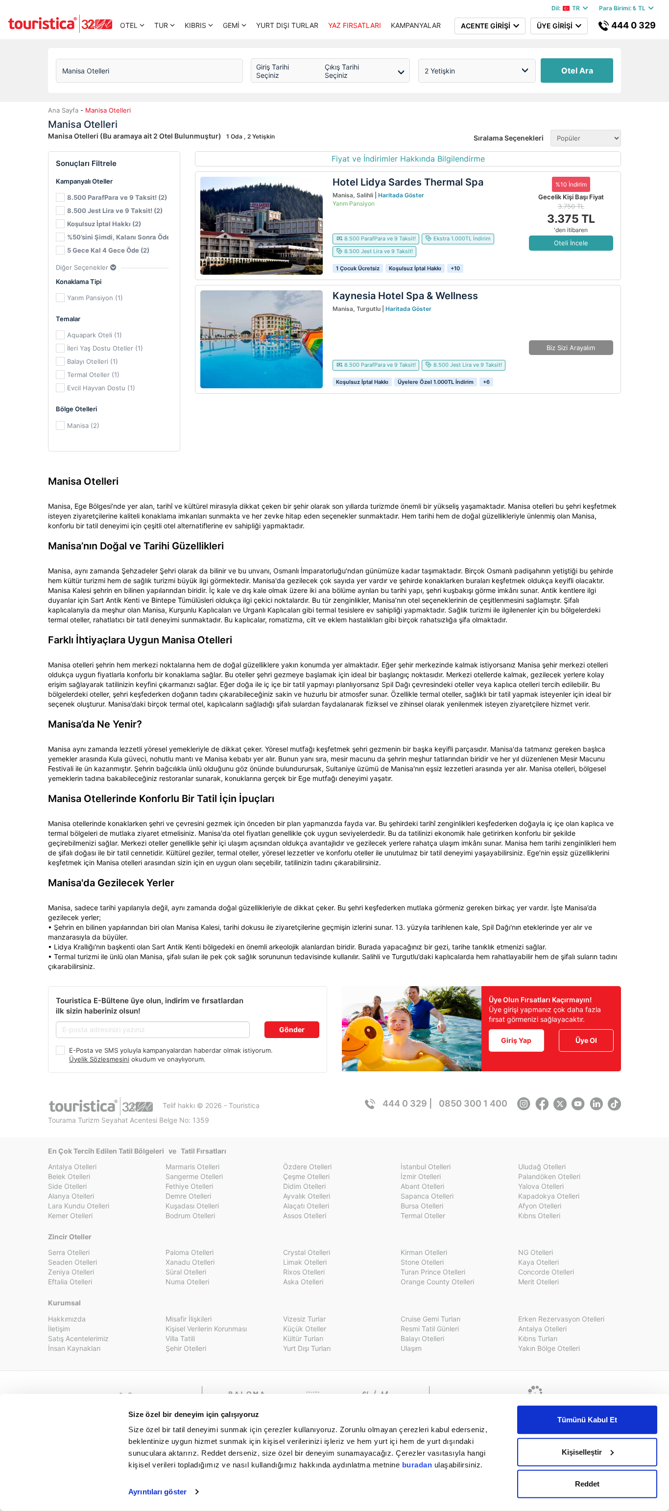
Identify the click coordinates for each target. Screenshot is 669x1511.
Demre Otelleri (188, 1196)
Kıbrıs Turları (537, 1338)
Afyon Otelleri (539, 1206)
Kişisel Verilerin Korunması (206, 1328)
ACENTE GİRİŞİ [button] (487, 26)
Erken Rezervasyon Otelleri (561, 1319)
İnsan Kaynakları (74, 1348)
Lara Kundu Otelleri (78, 1206)
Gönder (292, 1029)
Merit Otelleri (538, 1281)
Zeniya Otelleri (71, 1272)
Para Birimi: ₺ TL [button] (623, 8)
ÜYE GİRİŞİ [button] (556, 26)
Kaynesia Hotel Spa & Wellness (405, 296)
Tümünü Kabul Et (587, 1420)
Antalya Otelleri (72, 1166)
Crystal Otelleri (306, 1252)
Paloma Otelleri (190, 1252)
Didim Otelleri (304, 1186)
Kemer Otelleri (70, 1215)
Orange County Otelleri (437, 1281)
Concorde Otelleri (546, 1272)
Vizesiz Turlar (304, 1319)
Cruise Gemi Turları (430, 1319)
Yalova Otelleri (541, 1186)
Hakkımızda (67, 1319)
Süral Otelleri (186, 1272)
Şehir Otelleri (186, 1348)
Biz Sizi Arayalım (571, 348)
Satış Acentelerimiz (78, 1338)
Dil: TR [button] (567, 8)
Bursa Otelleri (422, 1206)
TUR (161, 25)
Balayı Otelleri (422, 1338)
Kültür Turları (303, 1338)
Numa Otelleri (187, 1281)
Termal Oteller (423, 1215)
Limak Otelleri (305, 1262)
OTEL (129, 25)
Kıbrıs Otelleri (539, 1215)
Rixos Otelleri (304, 1272)
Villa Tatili (180, 1338)
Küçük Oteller (304, 1328)
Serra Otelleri (69, 1252)
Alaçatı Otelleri (306, 1206)
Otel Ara (577, 70)
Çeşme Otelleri (306, 1176)
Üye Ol (586, 1040)
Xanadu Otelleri (190, 1262)
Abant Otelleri (422, 1186)
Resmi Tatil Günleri (430, 1328)
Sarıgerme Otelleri (194, 1176)
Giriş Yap (516, 1040)
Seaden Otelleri (72, 1262)
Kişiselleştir (582, 1451)
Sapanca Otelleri (427, 1196)
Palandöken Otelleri (549, 1176)
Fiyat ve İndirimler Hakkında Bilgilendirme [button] (408, 159)
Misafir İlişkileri (189, 1319)
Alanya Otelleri (71, 1196)
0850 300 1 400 (473, 1103)
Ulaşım (411, 1348)
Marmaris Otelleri (192, 1166)
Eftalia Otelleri (70, 1281)
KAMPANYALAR (416, 25)
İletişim (59, 1328)
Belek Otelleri (69, 1176)
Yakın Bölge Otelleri (549, 1348)
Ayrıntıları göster (157, 1491)
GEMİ (231, 25)
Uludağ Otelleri (542, 1166)
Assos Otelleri (304, 1215)
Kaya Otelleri (538, 1262)
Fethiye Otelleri (189, 1186)
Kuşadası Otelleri (192, 1206)
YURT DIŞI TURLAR (287, 25)
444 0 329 (632, 25)
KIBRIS (195, 25)
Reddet (587, 1484)
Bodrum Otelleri (190, 1215)
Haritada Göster (401, 195)
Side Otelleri (67, 1186)
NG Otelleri (535, 1252)
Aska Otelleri (303, 1281)
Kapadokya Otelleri (548, 1196)
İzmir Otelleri (421, 1176)
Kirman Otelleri (424, 1252)
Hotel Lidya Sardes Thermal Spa (408, 182)
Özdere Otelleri (307, 1166)
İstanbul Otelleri (426, 1166)
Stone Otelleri (422, 1262)
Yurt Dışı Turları (307, 1348)
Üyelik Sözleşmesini (99, 1059)
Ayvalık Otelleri (306, 1196)
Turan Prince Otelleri (433, 1272)
